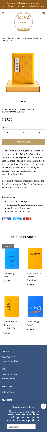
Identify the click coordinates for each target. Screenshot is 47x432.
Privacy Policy (8, 378)
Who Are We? (8, 356)
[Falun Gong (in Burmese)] (11, 258)
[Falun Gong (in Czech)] (35, 306)
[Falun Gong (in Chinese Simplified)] (35, 258)
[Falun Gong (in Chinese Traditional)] (11, 306)
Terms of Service (9, 374)
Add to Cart (23, 142)
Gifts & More (8, 392)
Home (4, 38)
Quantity (6, 128)
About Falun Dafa (10, 361)
